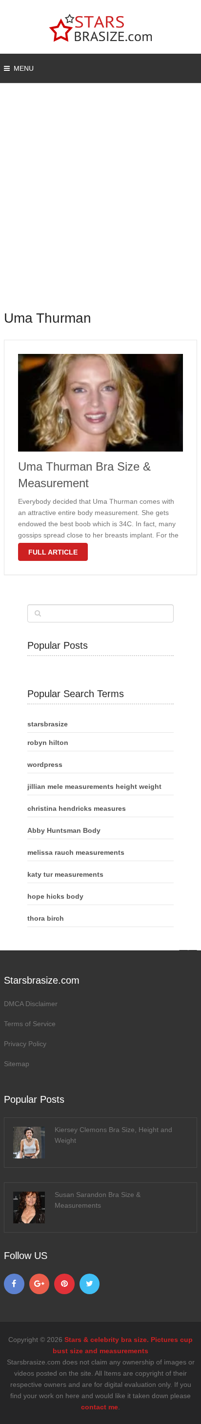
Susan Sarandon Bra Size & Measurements (98, 1200)
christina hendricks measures (76, 808)
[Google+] (39, 1284)
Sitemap (16, 1064)
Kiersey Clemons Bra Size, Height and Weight (113, 1135)
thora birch (45, 918)
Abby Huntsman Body (63, 830)
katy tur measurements (65, 874)
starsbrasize (47, 724)
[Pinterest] (64, 1284)
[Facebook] (14, 1284)
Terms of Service (30, 1024)
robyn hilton (47, 742)
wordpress (44, 764)
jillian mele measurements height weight (94, 786)
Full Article (53, 552)
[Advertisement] (100, 203)
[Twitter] (90, 1284)
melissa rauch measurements (75, 852)
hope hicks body (55, 896)
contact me (99, 1407)
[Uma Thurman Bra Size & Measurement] (100, 403)
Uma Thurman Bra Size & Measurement (84, 475)
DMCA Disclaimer (31, 1004)
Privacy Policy (25, 1044)
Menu (24, 68)
